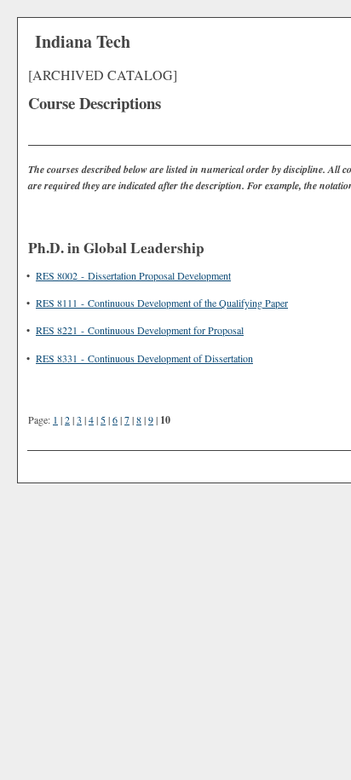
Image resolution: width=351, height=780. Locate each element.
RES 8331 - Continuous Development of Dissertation (144, 358)
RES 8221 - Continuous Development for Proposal (140, 330)
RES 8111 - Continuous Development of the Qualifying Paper (162, 302)
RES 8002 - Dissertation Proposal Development (133, 275)
